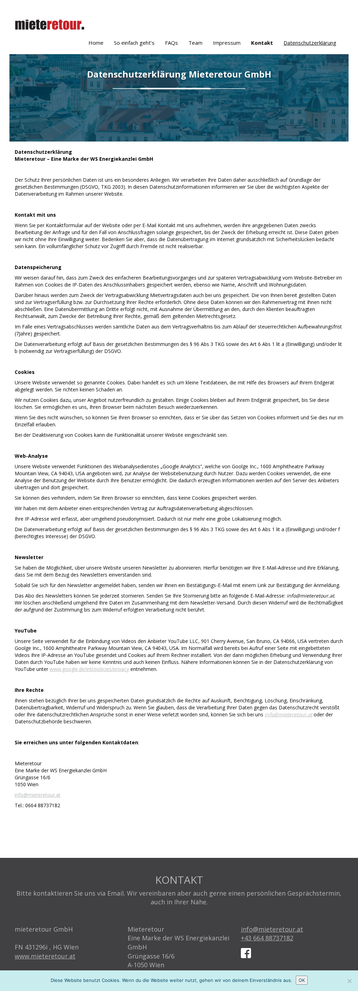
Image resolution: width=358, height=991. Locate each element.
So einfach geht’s (134, 42)
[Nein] (349, 980)
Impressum (227, 42)
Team (195, 42)
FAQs (171, 42)
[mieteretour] (52, 22)
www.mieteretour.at (45, 956)
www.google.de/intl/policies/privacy (89, 669)
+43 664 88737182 (267, 938)
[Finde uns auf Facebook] (248, 951)
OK (302, 980)
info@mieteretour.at (288, 714)
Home (95, 42)
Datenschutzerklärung (310, 42)
